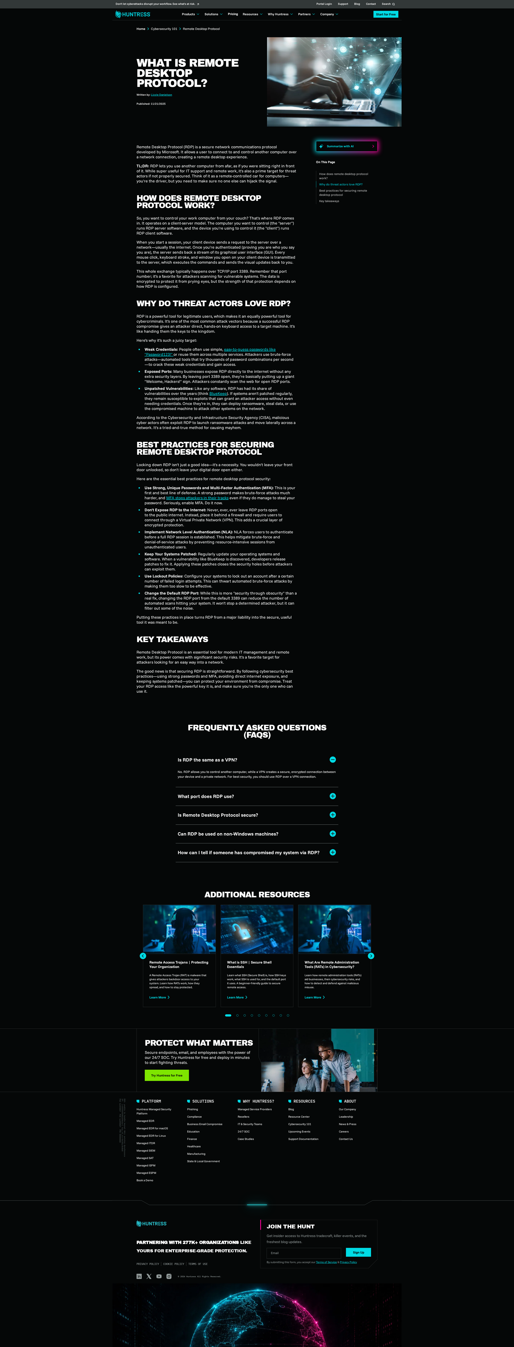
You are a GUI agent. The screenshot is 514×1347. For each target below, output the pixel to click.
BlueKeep (218, 393)
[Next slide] (371, 956)
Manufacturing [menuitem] (196, 1154)
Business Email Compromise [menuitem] (204, 1124)
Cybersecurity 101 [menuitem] (299, 1124)
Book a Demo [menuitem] (145, 1180)
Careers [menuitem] (344, 1131)
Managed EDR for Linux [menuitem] (151, 1136)
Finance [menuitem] (192, 1139)
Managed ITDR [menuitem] (146, 1143)
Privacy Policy (148, 1264)
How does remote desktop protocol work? (343, 176)
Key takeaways (329, 201)
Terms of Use (198, 1264)
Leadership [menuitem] (346, 1116)
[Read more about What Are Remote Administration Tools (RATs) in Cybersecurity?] (334, 956)
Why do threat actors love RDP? (341, 184)
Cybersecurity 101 (164, 29)
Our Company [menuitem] (347, 1109)
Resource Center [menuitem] (299, 1116)
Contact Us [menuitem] (346, 1139)
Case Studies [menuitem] (246, 1139)
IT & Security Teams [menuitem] (250, 1124)
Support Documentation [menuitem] (303, 1139)
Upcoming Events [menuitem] (299, 1131)
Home (141, 29)
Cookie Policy (173, 1264)
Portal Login (324, 4)
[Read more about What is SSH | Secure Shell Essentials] (257, 956)
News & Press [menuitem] (347, 1124)
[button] (385, 14)
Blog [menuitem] (291, 1109)
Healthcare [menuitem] (194, 1146)
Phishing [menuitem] (192, 1109)
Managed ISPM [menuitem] (146, 1165)
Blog (357, 4)
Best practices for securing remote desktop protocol (343, 193)
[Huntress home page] (193, 1223)
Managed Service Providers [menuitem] (255, 1109)
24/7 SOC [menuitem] (244, 1131)
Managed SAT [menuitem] (145, 1158)
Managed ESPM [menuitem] (146, 1173)
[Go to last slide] (143, 956)
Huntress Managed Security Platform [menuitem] (154, 1111)
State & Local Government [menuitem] (203, 1161)
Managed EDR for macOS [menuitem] (152, 1128)
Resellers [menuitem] (243, 1116)
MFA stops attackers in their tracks (197, 497)
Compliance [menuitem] (194, 1116)
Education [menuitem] (193, 1131)
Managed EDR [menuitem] (145, 1121)
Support (343, 4)
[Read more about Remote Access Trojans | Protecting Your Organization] (179, 956)
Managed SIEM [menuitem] (146, 1150)
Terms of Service (326, 1262)
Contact (371, 4)
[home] (132, 14)
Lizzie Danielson (161, 95)
